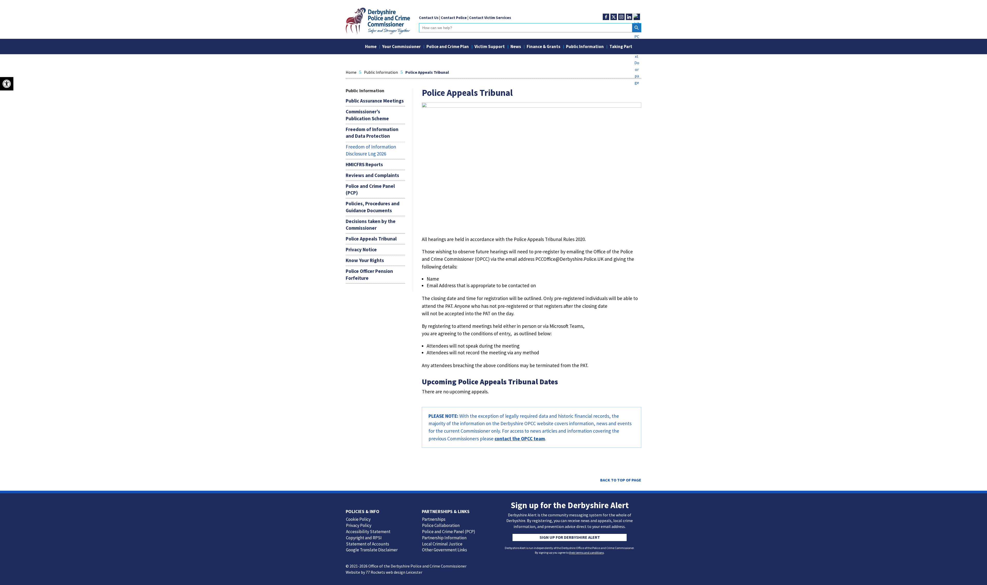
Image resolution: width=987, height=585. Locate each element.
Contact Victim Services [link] (490, 17)
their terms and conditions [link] (586, 552)
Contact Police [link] (454, 17)
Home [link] (371, 47)
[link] (378, 32)
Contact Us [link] (428, 17)
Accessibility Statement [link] (368, 531)
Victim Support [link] (489, 47)
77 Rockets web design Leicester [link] (394, 572)
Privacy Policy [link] (358, 525)
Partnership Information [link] (444, 538)
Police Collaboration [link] (441, 525)
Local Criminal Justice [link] (442, 544)
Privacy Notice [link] (361, 249)
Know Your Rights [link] (365, 260)
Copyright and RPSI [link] (364, 538)
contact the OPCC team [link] (520, 438)
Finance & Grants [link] (543, 47)
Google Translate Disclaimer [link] (372, 550)
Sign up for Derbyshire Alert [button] (570, 537)
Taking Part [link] (620, 47)
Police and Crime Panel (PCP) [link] (448, 531)
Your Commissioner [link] (401, 47)
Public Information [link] (585, 47)
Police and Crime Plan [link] (447, 47)
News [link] (515, 47)
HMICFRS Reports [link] (364, 164)
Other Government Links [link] (444, 550)
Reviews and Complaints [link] (372, 175)
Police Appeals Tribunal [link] (371, 239)
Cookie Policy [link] (358, 519)
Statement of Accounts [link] (367, 544)
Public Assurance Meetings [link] (375, 101)
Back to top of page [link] (620, 479)
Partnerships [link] (433, 519)
